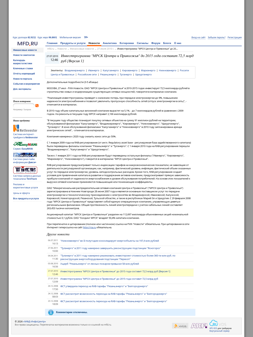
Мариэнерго (148, 70)
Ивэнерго (93, 70)
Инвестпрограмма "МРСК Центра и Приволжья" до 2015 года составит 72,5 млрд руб (109, 278)
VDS (215, 328)
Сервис (23, 148)
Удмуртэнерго (143, 74)
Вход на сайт (199, 37)
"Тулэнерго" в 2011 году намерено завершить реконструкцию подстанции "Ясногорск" (110, 248)
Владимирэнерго (75, 70)
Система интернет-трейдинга (25, 136)
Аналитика (110, 43)
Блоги (167, 43)
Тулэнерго (126, 74)
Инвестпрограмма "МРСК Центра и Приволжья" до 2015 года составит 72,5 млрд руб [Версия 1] (115, 271)
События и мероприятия (26, 84)
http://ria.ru (89, 227)
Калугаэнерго (111, 70)
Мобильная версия (70, 37)
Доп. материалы (22, 89)
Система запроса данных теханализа (27, 177)
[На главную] (27, 45)
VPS (211, 328)
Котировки (127, 43)
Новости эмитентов (24, 55)
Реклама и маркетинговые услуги (25, 186)
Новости (94, 43)
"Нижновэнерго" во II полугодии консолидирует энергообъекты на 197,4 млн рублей (109, 240)
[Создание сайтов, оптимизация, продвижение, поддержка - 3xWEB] (180, 326)
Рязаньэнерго (108, 74)
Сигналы (142, 43)
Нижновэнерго (167, 70)
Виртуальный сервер (219, 331)
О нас (177, 43)
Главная (52, 43)
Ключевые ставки (23, 68)
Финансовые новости (25, 50)
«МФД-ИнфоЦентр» (34, 321)
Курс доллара (24, 37)
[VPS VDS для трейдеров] (217, 323)
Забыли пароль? (216, 37)
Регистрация (235, 37)
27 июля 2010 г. (105, 48)
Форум (155, 43)
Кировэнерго (129, 70)
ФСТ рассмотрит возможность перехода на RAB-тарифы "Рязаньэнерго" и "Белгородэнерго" (113, 293)
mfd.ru (50, 48)
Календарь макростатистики (22, 62)
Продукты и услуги (73, 43)
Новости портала (22, 79)
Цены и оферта (21, 193)
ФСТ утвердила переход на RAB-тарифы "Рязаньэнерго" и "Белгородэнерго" (104, 286)
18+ (86, 37)
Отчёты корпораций (24, 73)
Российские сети (87, 74)
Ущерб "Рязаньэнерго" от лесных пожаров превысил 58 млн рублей (99, 263)
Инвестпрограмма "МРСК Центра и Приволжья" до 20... (147, 48)
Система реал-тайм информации (24, 161)
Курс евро (47, 37)
